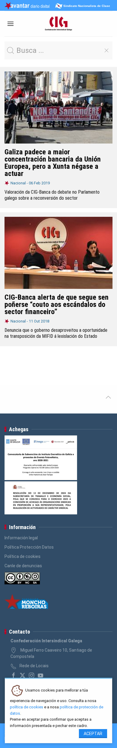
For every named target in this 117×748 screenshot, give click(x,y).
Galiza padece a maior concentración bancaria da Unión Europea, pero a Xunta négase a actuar (52, 163)
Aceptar (93, 733)
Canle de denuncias (23, 565)
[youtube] (41, 675)
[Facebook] (13, 675)
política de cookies (26, 707)
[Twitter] (23, 675)
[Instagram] (31, 675)
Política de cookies (22, 556)
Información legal (21, 537)
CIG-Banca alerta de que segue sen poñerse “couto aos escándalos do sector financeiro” (56, 304)
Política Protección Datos (29, 547)
